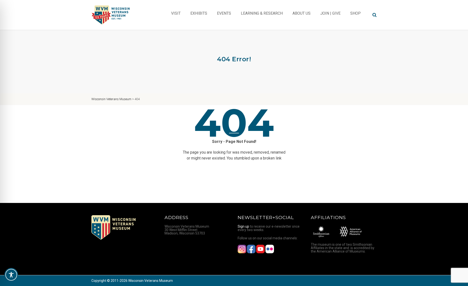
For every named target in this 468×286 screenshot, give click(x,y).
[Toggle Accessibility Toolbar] (11, 274)
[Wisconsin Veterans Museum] (110, 15)
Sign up (243, 226)
